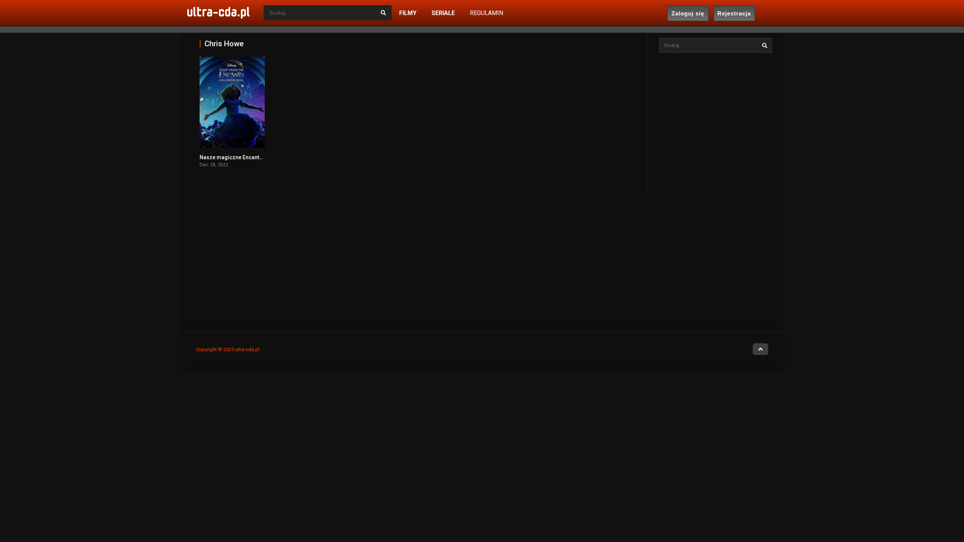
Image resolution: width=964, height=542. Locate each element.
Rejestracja (734, 13)
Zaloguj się (687, 13)
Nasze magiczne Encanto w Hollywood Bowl (254, 157)
